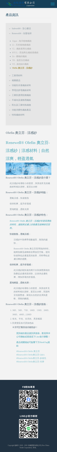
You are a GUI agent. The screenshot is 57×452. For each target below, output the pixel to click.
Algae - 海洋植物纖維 (22, 41)
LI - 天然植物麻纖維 (21, 45)
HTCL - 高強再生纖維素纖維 (25, 52)
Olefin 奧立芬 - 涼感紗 (22, 68)
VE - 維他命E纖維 (20, 64)
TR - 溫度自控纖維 (20, 60)
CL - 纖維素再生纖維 (21, 49)
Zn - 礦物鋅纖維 (19, 56)
